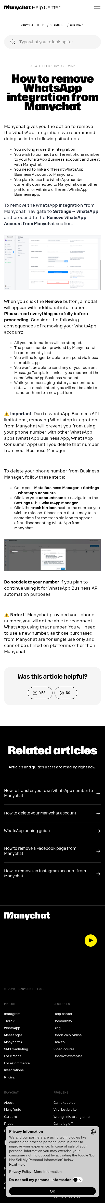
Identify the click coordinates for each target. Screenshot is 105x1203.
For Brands (12, 1056)
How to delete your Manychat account (40, 813)
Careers (10, 1117)
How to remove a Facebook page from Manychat (40, 851)
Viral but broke (65, 1109)
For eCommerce (17, 1063)
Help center (63, 1014)
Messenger (13, 1035)
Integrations (14, 1070)
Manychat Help (32, 25)
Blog (57, 1028)
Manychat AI (13, 1042)
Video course (64, 1049)
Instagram (12, 1014)
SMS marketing (16, 1049)
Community (63, 1021)
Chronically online (68, 1035)
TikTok (9, 1021)
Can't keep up (65, 1103)
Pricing (9, 1077)
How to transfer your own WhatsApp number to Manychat (48, 793)
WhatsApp (77, 25)
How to (59, 1042)
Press (9, 1123)
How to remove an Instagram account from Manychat (45, 873)
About (9, 1103)
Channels (57, 25)
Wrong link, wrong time (72, 1117)
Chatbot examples (68, 1056)
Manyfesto (12, 1109)
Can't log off (63, 1123)
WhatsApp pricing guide (27, 831)
